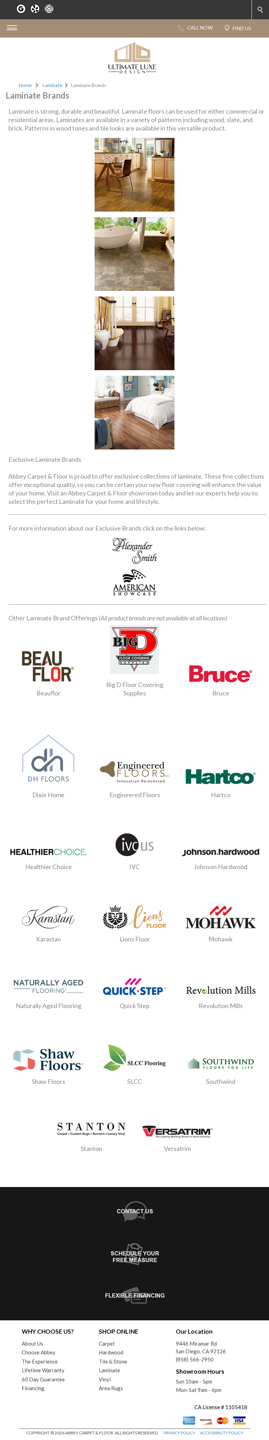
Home (25, 85)
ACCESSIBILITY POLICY (221, 1432)
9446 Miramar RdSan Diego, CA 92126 (201, 1347)
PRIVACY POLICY (179, 1432)
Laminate (52, 85)
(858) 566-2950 (195, 1359)
